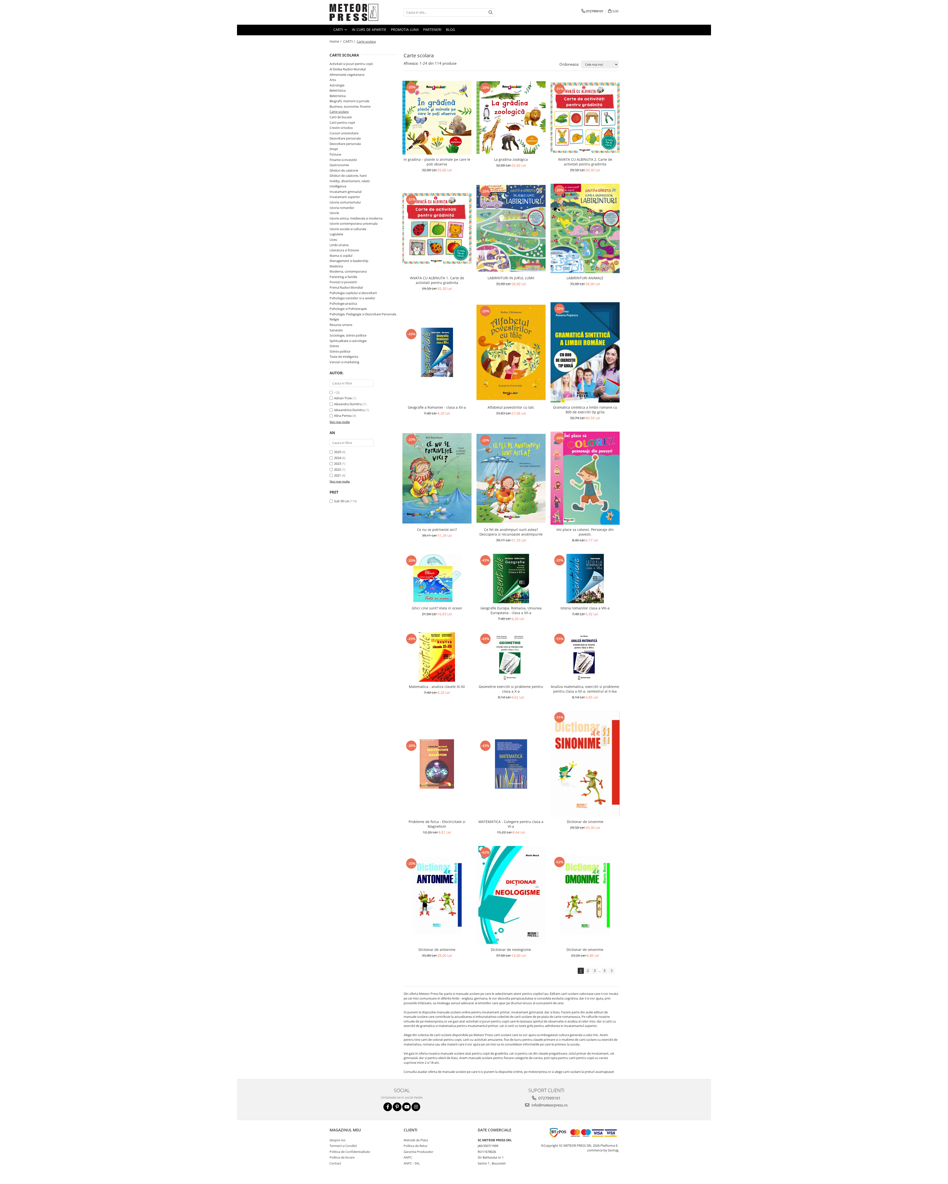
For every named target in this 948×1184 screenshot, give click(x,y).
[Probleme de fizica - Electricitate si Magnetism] (437, 764)
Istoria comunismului (345, 202)
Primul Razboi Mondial (346, 287)
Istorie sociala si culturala (348, 229)
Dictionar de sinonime (585, 821)
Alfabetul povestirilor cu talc (511, 407)
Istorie (334, 213)
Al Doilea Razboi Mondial (348, 69)
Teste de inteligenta (344, 356)
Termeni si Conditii (343, 1146)
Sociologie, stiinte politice (348, 335)
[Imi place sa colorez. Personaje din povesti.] (585, 478)
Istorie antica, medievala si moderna (356, 218)
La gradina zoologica (511, 159)
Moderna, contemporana (348, 271)
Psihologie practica (343, 303)
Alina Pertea (343, 415)
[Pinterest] (397, 1107)
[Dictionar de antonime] (437, 895)
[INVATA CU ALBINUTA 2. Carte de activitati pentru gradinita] (585, 117)
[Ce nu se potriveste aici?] (437, 478)
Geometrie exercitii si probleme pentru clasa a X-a (511, 689)
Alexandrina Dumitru (349, 410)
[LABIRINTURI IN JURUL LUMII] (511, 228)
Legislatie (336, 234)
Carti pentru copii (342, 122)
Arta (333, 80)
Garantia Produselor (418, 1151)
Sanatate (336, 330)
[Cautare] (490, 12)
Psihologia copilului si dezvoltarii (353, 293)
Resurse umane (341, 324)
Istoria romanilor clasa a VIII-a (585, 608)
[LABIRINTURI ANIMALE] (585, 228)
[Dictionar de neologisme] (511, 895)
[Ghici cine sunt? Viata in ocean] (437, 578)
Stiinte (334, 346)
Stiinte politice (340, 351)
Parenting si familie (343, 277)
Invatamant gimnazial (345, 191)
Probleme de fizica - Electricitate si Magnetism (437, 824)
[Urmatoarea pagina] (611, 971)
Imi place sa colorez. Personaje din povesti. (585, 532)
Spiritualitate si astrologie (348, 341)
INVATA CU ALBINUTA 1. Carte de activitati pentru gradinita (437, 280)
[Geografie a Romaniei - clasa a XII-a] (437, 352)
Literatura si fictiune (344, 250)
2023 (337, 463)
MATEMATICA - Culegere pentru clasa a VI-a (510, 824)
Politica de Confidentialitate (350, 1151)
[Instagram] (416, 1107)
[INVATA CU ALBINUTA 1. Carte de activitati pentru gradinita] (437, 228)
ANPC (408, 1157)
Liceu (333, 239)
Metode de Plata (416, 1140)
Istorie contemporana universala (353, 223)
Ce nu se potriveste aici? (437, 529)
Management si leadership (349, 261)
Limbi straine (339, 245)
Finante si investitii (343, 160)
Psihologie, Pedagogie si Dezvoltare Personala (363, 314)
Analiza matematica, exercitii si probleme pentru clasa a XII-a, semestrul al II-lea (585, 689)
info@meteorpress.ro (549, 1105)
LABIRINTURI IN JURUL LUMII (511, 278)
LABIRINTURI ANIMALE (585, 278)
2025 (337, 452)
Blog (450, 29)
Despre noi (337, 1140)
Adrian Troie (343, 398)
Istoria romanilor (342, 207)
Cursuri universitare (344, 133)
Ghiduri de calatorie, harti (348, 175)
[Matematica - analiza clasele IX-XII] (437, 657)
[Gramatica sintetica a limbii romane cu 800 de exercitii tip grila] (585, 352)
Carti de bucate (341, 117)
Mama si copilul (341, 255)
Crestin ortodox (341, 127)
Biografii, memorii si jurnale (349, 101)
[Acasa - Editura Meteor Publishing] (354, 12)
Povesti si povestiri (343, 282)
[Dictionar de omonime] (585, 895)
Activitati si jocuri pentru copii (351, 63)
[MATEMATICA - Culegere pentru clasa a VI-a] (511, 764)
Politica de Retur (416, 1146)
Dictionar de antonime (436, 949)
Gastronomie (339, 165)
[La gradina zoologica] (511, 117)
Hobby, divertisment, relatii (350, 181)
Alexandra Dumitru (348, 404)
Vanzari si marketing (344, 362)
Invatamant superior (345, 197)
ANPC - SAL (412, 1163)
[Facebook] (387, 1107)
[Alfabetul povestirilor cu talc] (511, 352)
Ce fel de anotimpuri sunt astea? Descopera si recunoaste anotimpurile (511, 532)
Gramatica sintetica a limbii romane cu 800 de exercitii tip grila (585, 409)
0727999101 (549, 1098)
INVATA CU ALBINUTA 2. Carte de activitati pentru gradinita (585, 161)
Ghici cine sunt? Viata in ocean (437, 608)
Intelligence (338, 186)
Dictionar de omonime (585, 949)
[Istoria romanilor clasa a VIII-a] (585, 578)
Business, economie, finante (350, 106)
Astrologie (337, 85)
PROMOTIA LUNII (405, 29)
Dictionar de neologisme (511, 949)
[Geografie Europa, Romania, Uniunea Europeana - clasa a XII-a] (511, 578)
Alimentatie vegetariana (347, 74)
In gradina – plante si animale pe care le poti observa (437, 161)
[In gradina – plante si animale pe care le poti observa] (437, 118)
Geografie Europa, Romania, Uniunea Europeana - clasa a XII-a (511, 610)
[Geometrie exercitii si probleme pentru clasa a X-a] (511, 657)
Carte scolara (339, 111)
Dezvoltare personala (345, 138)
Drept (334, 149)
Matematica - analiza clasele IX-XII (437, 686)
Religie (334, 319)
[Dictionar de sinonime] (585, 764)
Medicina (336, 266)
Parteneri (432, 29)
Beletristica (338, 90)
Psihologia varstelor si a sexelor (352, 298)
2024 (337, 458)
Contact (335, 1163)
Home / (336, 41)
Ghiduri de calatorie (344, 170)
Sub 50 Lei (341, 501)
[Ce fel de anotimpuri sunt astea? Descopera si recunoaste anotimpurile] (511, 478)
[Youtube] (406, 1107)
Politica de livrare (342, 1157)
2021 (337, 475)
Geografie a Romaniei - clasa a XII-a (437, 407)
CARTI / (349, 41)
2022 (337, 469)
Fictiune (335, 154)
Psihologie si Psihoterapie (348, 308)
